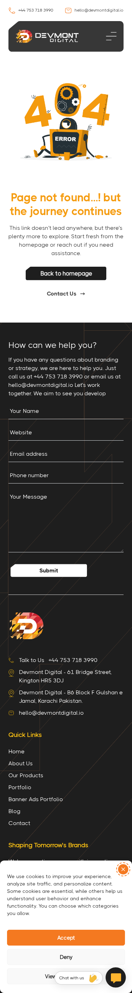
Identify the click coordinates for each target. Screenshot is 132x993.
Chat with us (71, 977)
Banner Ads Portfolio (35, 799)
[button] (123, 869)
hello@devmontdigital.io (99, 10)
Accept (66, 938)
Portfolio (19, 787)
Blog (14, 811)
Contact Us (61, 293)
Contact (19, 823)
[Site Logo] (26, 625)
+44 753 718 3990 (35, 10)
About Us (20, 763)
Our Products (25, 775)
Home (16, 751)
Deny (66, 957)
